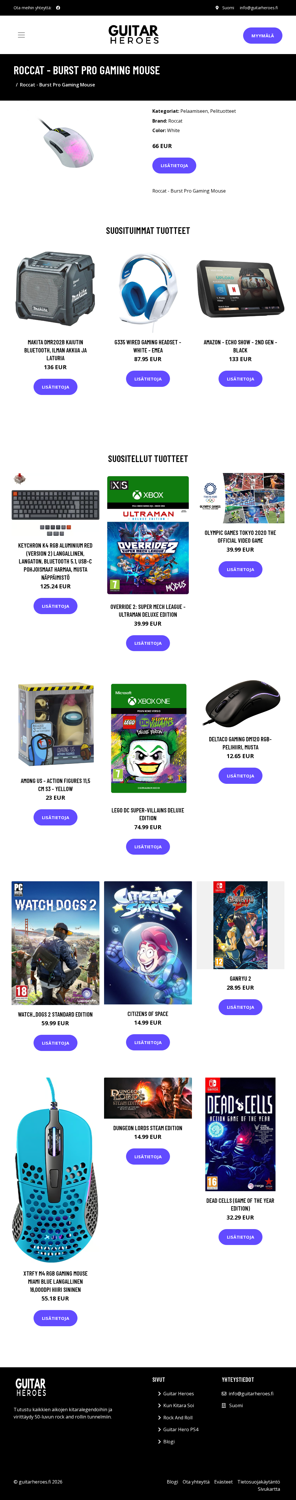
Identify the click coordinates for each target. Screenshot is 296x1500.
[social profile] (58, 7)
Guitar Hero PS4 (180, 1429)
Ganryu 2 (240, 978)
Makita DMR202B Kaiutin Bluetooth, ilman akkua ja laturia (55, 349)
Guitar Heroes (178, 1393)
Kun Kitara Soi (178, 1405)
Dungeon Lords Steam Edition (147, 1127)
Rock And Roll (178, 1417)
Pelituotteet (223, 111)
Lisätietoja (174, 165)
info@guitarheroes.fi (259, 7)
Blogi (169, 1441)
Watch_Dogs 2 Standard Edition (55, 1014)
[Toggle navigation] (21, 34)
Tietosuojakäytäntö (258, 1482)
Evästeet (223, 1482)
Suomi (228, 7)
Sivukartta (269, 1489)
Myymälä (262, 35)
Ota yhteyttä (196, 1482)
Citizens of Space (147, 1013)
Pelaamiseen (194, 111)
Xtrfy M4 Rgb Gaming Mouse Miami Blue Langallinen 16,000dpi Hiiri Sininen (55, 1281)
